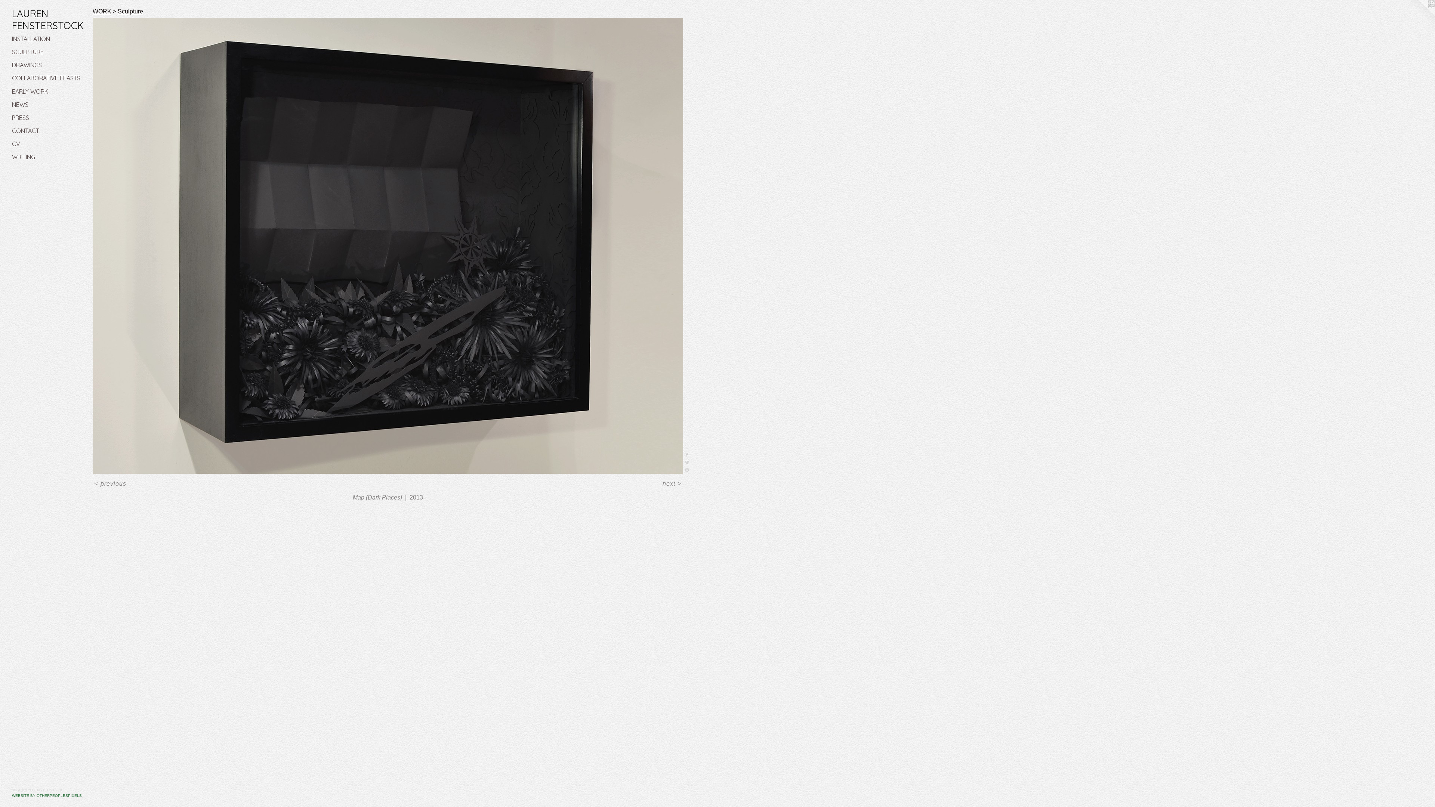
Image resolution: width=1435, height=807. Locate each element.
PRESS (20, 117)
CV (16, 144)
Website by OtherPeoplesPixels (47, 796)
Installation (31, 39)
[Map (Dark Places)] (388, 246)
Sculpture (28, 52)
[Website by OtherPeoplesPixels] (1420, 15)
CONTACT (25, 130)
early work (30, 91)
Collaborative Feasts (46, 78)
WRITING (23, 157)
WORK (102, 12)
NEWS (20, 104)
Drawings (27, 65)
